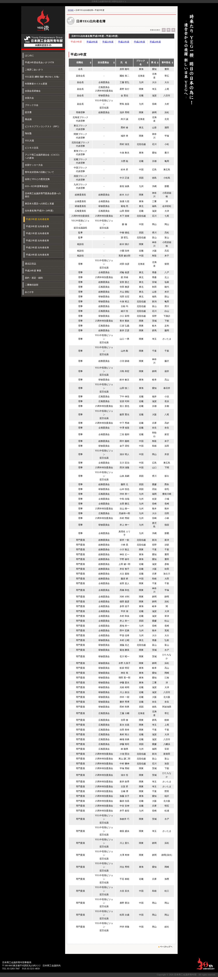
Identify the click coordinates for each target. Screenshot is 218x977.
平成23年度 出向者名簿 (37, 247)
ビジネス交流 (31, 148)
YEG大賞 (29, 140)
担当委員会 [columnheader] (103, 62)
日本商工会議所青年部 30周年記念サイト (43, 28)
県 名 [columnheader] (153, 62)
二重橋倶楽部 (31, 285)
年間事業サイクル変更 (36, 84)
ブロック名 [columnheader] (140, 62)
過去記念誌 (30, 263)
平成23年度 (139, 42)
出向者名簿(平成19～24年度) (39, 210)
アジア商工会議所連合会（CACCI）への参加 (43, 156)
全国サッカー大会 (34, 165)
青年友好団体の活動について (39, 172)
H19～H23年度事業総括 (36, 186)
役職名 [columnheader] (79, 62)
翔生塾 (28, 133)
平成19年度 (76, 42)
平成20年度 (92, 42)
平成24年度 (155, 42)
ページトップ (166, 947)
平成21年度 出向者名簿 (37, 233)
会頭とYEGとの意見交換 (37, 179)
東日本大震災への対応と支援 (39, 203)
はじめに (29, 55)
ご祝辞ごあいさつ (34, 69)
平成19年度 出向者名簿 (37, 219)
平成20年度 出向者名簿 (37, 226)
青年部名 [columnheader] (166, 62)
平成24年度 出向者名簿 (37, 255)
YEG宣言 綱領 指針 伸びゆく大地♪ (42, 77)
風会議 (28, 119)
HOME (71, 10)
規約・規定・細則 (34, 278)
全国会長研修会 (33, 91)
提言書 (28, 112)
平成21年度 (107, 42)
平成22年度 (123, 42)
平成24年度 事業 (33, 270)
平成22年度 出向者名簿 (37, 240)
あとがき (29, 292)
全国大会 (29, 98)
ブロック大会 (31, 105)
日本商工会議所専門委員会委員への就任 (43, 195)
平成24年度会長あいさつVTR (39, 62)
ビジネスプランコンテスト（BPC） (42, 126)
